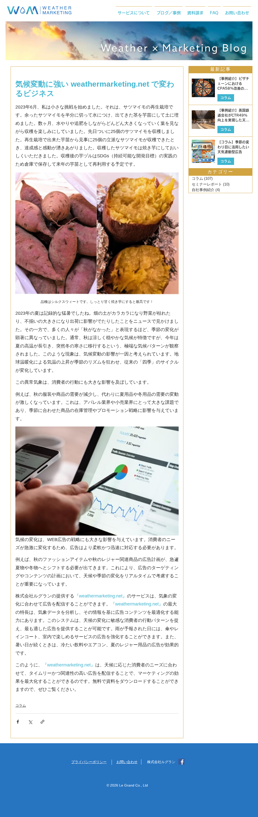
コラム (20, 705)
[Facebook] (181, 762)
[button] (133, 10)
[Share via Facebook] (17, 721)
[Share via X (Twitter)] (30, 721)
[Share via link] (42, 721)
